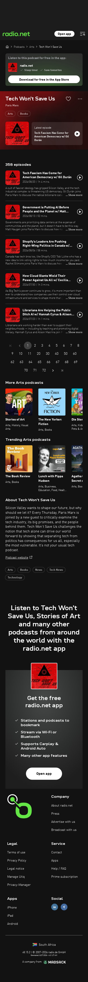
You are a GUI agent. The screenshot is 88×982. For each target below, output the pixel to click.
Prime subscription (64, 876)
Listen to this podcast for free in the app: (37, 58)
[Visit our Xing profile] (64, 907)
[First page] (10, 345)
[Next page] (53, 370)
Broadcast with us (63, 830)
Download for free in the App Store (44, 79)
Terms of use (16, 852)
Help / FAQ (58, 868)
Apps (54, 860)
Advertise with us (63, 821)
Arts (10, 114)
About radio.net (62, 805)
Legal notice (15, 868)
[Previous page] (19, 345)
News (38, 570)
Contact (56, 852)
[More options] (80, 99)
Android (12, 923)
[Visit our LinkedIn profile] (54, 907)
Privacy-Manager (19, 885)
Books (24, 114)
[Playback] (77, 133)
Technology (15, 577)
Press (55, 813)
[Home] (7, 46)
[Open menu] (82, 33)
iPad (10, 915)
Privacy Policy (16, 860)
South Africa (47, 944)
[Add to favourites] (68, 98)
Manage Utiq (16, 876)
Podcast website (16, 557)
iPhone (12, 907)
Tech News (56, 570)
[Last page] (62, 370)
